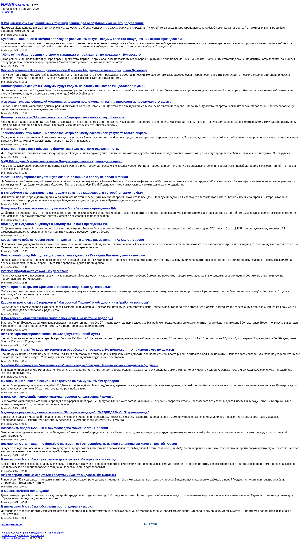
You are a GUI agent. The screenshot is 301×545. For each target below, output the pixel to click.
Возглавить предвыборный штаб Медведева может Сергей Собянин (54, 428)
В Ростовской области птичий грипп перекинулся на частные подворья (57, 318)
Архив (25, 532)
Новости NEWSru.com (16, 538)
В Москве (23, 535)
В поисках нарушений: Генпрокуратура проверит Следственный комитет (58, 396)
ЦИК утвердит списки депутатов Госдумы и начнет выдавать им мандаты (58, 475)
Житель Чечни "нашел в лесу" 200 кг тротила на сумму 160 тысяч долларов (60, 381)
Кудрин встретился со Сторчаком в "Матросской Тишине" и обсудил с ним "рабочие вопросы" (75, 302)
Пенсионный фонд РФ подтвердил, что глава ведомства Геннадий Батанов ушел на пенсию (73, 255)
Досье (16, 532)
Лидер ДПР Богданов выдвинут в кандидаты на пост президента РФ (54, 224)
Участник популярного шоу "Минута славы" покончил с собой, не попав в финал (64, 177)
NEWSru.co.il (9, 535)
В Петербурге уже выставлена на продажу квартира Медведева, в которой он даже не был (72, 192)
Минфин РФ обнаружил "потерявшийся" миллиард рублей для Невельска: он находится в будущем (79, 365)
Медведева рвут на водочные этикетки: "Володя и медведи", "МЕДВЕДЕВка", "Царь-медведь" (75, 412)
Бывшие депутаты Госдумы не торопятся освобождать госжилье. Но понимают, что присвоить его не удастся (87, 349)
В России (7, 11)
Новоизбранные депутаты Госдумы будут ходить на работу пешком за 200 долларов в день (73, 86)
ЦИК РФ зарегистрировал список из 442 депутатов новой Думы (50, 334)
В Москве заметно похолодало (25, 491)
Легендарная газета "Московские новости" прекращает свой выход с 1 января (62, 117)
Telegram (59, 532)
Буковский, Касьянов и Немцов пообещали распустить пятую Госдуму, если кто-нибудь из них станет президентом (91, 39)
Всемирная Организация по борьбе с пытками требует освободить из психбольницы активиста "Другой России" (90, 443)
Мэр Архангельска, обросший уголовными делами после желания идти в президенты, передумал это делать (86, 101)
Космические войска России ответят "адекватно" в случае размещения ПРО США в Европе (72, 239)
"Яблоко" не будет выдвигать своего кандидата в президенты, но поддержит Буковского (71, 54)
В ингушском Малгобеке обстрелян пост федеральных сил (47, 506)
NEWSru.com (15, 4)
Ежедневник (37, 532)
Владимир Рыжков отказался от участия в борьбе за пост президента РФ (58, 208)
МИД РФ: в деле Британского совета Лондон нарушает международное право (61, 161)
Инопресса (37, 535)
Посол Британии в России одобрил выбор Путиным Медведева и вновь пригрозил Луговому (74, 70)
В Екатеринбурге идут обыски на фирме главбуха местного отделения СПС (60, 148)
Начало (6, 532)
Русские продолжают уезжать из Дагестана (34, 271)
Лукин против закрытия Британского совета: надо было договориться (56, 287)
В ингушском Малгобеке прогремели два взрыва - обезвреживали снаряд (58, 459)
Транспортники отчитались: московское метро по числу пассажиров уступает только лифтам (74, 133)
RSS (49, 532)
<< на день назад (12, 524)
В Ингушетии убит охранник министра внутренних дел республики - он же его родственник (72, 23)
